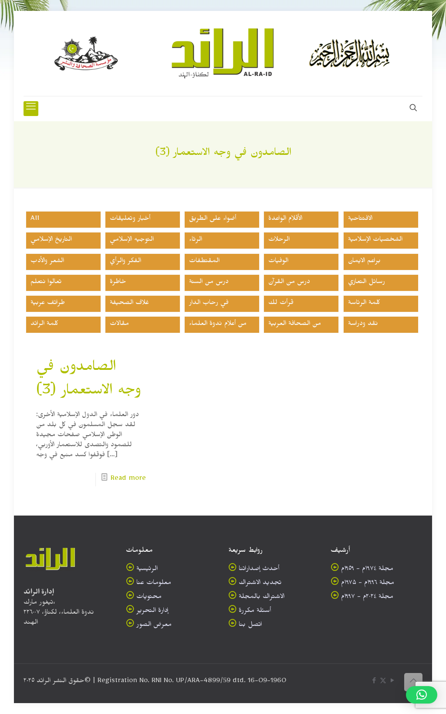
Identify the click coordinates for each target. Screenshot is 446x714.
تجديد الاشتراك (260, 584)
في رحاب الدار (209, 304)
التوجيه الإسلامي (132, 240)
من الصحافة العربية (294, 325)
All (34, 219)
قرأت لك (281, 304)
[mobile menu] (31, 108)
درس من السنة (209, 283)
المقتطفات (204, 262)
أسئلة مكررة (255, 612)
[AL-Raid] (223, 53)
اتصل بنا (250, 626)
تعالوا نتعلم (46, 283)
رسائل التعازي (366, 283)
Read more (128, 479)
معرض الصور (154, 626)
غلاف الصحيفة (129, 304)
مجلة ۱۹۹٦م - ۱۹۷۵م (367, 584)
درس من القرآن (289, 283)
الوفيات (278, 262)
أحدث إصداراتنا (259, 570)
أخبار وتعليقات (130, 219)
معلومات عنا (153, 584)
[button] (421, 695)
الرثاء (195, 240)
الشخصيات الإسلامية (375, 240)
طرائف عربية (47, 304)
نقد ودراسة (363, 325)
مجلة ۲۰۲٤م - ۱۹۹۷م (367, 598)
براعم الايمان (364, 262)
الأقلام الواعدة (285, 219)
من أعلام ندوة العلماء (218, 325)
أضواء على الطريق (212, 219)
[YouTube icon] (392, 682)
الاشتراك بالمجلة (261, 598)
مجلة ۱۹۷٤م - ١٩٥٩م (367, 570)
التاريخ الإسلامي (51, 240)
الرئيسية (147, 570)
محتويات (149, 598)
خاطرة (118, 283)
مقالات (119, 325)
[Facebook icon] (374, 682)
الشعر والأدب (47, 262)
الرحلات (279, 240)
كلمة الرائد (44, 325)
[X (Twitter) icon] (383, 682)
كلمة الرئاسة (364, 304)
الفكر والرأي (125, 262)
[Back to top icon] (413, 682)
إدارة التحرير (152, 612)
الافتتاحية (360, 219)
